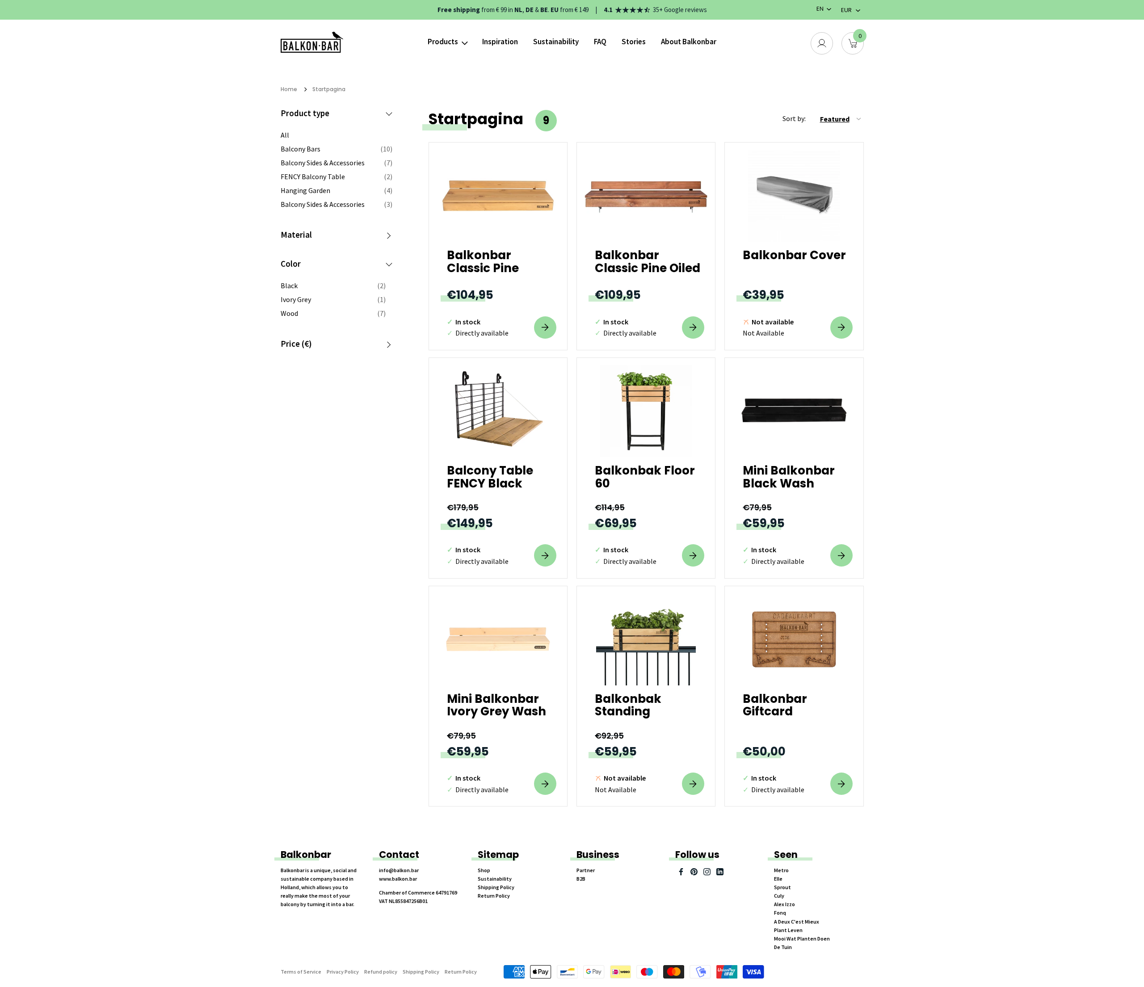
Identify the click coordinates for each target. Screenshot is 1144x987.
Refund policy (380, 971)
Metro (781, 870)
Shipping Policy (496, 887)
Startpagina (328, 89)
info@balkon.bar (399, 870)
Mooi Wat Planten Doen (802, 938)
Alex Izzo (784, 904)
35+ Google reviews (680, 9)
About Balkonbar (688, 41)
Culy (779, 895)
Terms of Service (301, 971)
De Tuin (783, 947)
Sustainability (556, 41)
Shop (484, 870)
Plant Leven (788, 930)
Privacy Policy (343, 971)
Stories (634, 41)
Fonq (780, 912)
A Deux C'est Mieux (796, 921)
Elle (778, 878)
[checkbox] (333, 285)
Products (443, 41)
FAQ (600, 41)
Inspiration (500, 41)
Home (289, 89)
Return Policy (494, 895)
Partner (585, 870)
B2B (580, 878)
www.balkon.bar (398, 878)
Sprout (782, 887)
